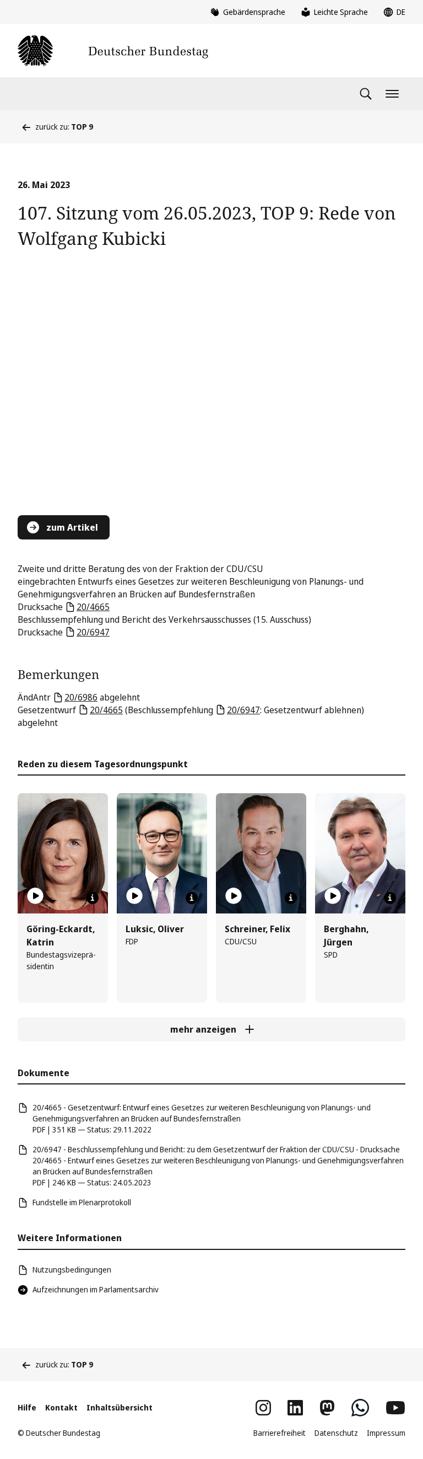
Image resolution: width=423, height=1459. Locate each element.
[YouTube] (395, 1408)
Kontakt (61, 1407)
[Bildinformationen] (92, 898)
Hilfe (27, 1407)
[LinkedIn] (295, 1408)
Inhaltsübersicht (119, 1407)
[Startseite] (113, 50)
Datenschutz (336, 1433)
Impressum (386, 1433)
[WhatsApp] (360, 1408)
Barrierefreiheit (279, 1433)
